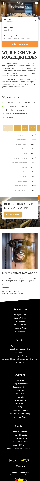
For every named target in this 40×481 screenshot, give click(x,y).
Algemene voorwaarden (20, 346)
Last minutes (20, 321)
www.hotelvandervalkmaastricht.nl (20, 448)
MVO (20, 407)
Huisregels (20, 380)
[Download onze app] (14, 460)
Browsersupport (20, 366)
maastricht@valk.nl (20, 445)
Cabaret (32, 128)
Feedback (39, 198)
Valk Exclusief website (20, 410)
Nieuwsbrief (20, 362)
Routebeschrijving (20, 387)
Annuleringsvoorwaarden (20, 349)
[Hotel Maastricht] (20, 5)
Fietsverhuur (20, 331)
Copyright (21, 466)
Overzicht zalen (12, 214)
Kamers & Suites (20, 318)
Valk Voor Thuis (20, 417)
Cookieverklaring (20, 352)
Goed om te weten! (20, 400)
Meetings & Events (20, 328)
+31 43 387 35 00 (21, 441)
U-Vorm (25, 128)
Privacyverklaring (20, 356)
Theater (17, 128)
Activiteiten (20, 394)
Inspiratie (20, 397)
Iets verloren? (20, 404)
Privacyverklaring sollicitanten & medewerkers (20, 359)
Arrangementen (20, 315)
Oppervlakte (8, 128)
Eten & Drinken (20, 325)
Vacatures (20, 390)
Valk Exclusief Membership (20, 414)
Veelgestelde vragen (20, 384)
